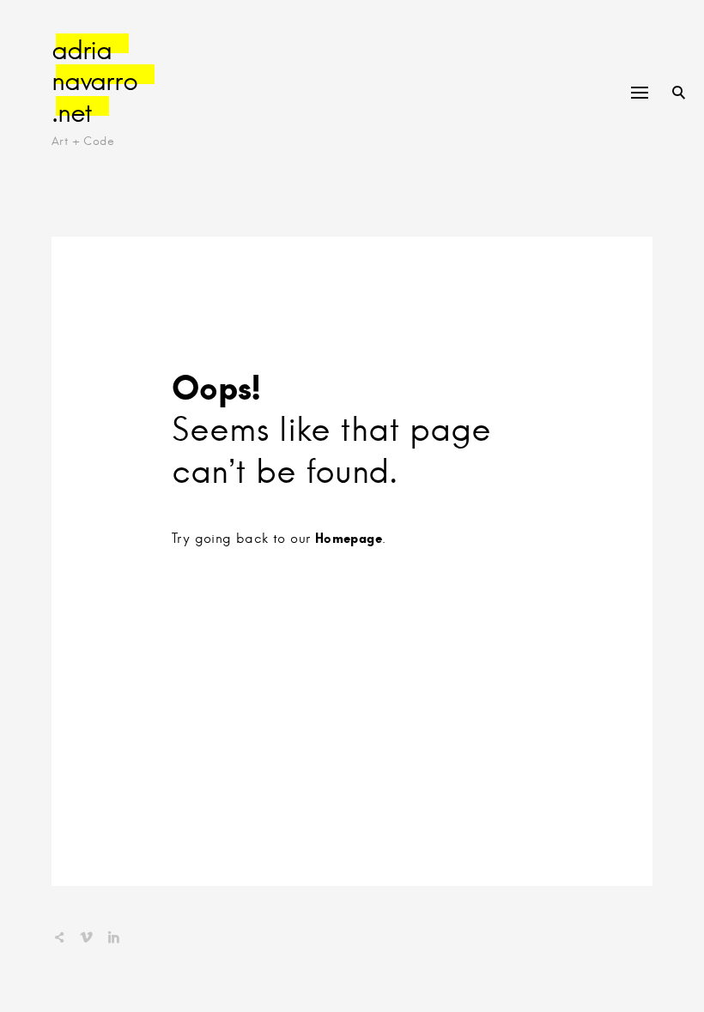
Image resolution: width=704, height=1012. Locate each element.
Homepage (348, 537)
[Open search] (678, 92)
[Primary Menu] (639, 92)
